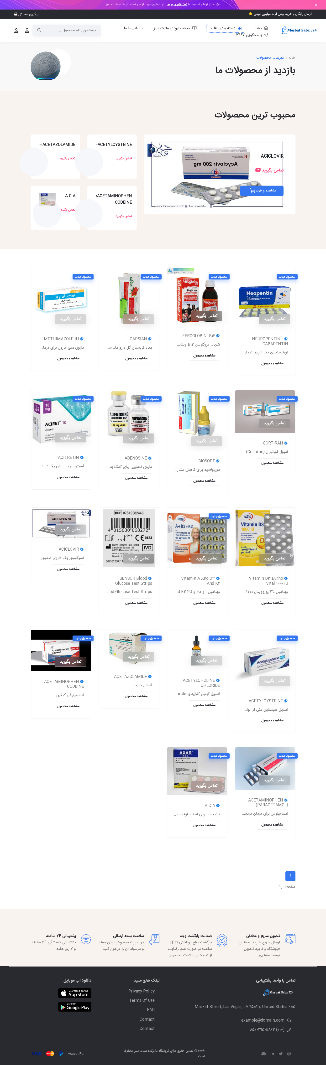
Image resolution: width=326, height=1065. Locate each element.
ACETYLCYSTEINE (115, 145)
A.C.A (70, 196)
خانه (258, 28)
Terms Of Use (142, 1001)
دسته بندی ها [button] (224, 28)
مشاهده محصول (272, 364)
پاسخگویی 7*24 (249, 35)
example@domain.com (262, 1020)
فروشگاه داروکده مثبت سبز (151, 1051)
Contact (147, 1019)
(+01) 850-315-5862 (267, 1030)
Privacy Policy (141, 991)
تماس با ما (132, 28)
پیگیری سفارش (28, 14)
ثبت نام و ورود (177, 4)
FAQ (151, 1010)
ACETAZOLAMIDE (58, 145)
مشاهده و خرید (266, 190)
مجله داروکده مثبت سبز (172, 28)
